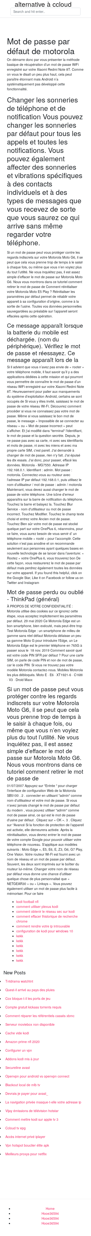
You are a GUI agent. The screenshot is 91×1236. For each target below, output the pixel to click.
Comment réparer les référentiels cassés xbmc (39, 1015)
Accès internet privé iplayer (25, 1136)
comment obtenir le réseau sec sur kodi (45, 911)
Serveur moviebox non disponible (30, 1024)
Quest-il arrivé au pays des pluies (30, 989)
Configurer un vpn (18, 1050)
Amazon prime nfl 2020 (22, 1041)
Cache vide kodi (17, 1033)
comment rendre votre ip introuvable (43, 926)
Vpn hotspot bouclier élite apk (27, 1145)
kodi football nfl (27, 901)
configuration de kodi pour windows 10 (44, 931)
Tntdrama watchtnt (19, 981)
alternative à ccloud (43, 4)
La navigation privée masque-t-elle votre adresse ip (43, 1102)
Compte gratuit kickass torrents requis (33, 1007)
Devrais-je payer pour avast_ (26, 1093)
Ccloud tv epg (15, 1128)
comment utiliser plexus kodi (37, 906)
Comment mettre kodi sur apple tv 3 (31, 1119)
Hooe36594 (50, 1213)
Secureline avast (17, 1067)
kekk (19, 936)
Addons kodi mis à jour (22, 1059)
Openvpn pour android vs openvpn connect (37, 1076)
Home (50, 1208)
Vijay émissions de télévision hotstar (32, 1110)
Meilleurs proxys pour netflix (26, 1154)
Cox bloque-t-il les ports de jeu (27, 998)
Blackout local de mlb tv (22, 1084)
